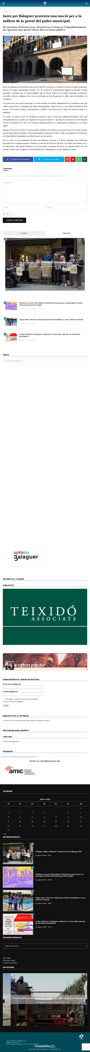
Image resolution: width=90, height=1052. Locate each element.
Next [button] (87, 1001)
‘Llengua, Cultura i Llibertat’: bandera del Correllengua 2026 (45, 262)
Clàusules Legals (9, 960)
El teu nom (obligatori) (12, 684)
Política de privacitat (29, 699)
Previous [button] (3, 1001)
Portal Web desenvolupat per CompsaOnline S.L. (45, 1049)
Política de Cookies (10, 963)
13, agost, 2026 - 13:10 (54, 1002)
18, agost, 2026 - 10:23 (27, 340)
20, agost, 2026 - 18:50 (27, 323)
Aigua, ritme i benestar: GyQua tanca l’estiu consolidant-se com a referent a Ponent (51, 319)
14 (56, 817)
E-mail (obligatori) (10, 691)
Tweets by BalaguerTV (11, 741)
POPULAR (66, 233)
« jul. (4, 834)
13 (44, 817)
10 (8, 817)
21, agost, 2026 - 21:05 (54, 266)
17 (8, 821)
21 (56, 821)
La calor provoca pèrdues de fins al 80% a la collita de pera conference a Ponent (45, 998)
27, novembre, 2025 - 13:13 (29, 33)
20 (44, 821)
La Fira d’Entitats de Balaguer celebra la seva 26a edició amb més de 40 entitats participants (49, 335)
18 (20, 821)
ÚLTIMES (24, 233)
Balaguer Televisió (12, 33)
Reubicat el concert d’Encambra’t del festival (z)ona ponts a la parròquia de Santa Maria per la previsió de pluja (50, 304)
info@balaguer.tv (21, 1040)
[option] (45, 999)
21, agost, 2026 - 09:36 (27, 309)
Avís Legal (6, 958)
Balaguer (6, 11)
